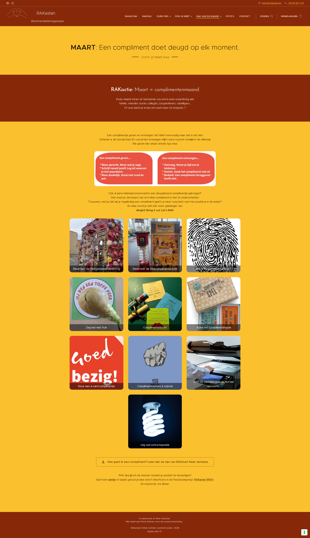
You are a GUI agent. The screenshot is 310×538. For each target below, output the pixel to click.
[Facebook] (8, 3)
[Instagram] (12, 3)
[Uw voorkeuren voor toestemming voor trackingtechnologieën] (304, 532)
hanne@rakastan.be (271, 3)
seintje (112, 479)
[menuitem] (132, 16)
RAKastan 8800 (203, 479)
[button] (266, 16)
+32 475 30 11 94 (296, 3)
